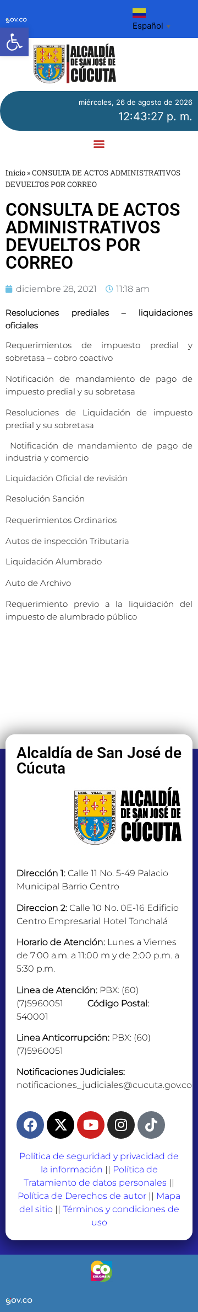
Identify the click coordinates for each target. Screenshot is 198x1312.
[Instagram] (121, 1125)
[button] (14, 42)
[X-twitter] (60, 1125)
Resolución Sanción (45, 498)
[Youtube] (91, 1125)
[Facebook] (30, 1125)
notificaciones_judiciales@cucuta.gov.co (104, 1085)
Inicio (15, 173)
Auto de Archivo (38, 583)
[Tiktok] (151, 1125)
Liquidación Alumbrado (54, 561)
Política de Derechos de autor (82, 1196)
